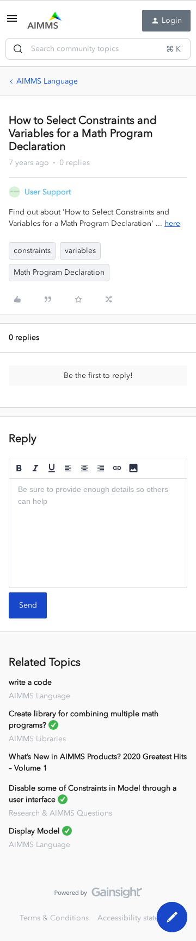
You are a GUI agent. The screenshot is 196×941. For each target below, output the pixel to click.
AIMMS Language (47, 81)
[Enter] (17, 49)
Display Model (34, 831)
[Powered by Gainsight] (98, 895)
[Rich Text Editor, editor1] (98, 533)
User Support (47, 192)
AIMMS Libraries (37, 738)
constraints (32, 250)
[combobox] (98, 49)
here (172, 223)
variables (80, 250)
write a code (30, 682)
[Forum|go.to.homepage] (44, 20)
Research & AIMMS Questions (60, 813)
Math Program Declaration (59, 272)
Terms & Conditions (54, 918)
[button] (12, 22)
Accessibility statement (136, 918)
